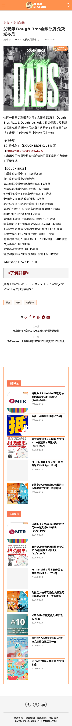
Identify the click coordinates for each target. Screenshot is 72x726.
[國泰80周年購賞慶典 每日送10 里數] (17, 624)
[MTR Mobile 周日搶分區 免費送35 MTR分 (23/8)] (17, 470)
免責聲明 (30, 717)
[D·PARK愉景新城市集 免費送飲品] (17, 669)
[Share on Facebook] (30, 317)
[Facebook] (28, 704)
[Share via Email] (48, 317)
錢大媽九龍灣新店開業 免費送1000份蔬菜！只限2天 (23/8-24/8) (48, 442)
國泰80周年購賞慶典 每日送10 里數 (47, 617)
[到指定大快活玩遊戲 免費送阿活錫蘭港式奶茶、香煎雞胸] (17, 493)
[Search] (68, 5)
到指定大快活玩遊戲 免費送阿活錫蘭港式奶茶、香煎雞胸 (48, 486)
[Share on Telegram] (43, 317)
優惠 (8, 302)
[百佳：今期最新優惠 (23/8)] (17, 425)
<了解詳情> (18, 273)
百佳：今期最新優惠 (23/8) (47, 416)
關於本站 (18, 717)
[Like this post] (25, 317)
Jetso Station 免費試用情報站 (24, 39)
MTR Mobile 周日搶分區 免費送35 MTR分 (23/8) (47, 463)
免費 (18, 302)
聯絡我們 (53, 717)
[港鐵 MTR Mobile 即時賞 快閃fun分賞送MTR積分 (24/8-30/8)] (17, 402)
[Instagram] (36, 704)
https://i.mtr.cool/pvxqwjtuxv (24, 151)
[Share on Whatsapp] (38, 317)
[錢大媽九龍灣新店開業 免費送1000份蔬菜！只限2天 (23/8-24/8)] (17, 447)
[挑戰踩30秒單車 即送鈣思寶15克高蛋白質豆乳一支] (17, 647)
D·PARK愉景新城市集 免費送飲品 (48, 662)
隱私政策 (41, 717)
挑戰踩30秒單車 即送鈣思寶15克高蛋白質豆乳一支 (47, 640)
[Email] (44, 704)
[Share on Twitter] (34, 317)
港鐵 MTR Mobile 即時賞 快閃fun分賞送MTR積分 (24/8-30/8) (48, 397)
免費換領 (30, 302)
